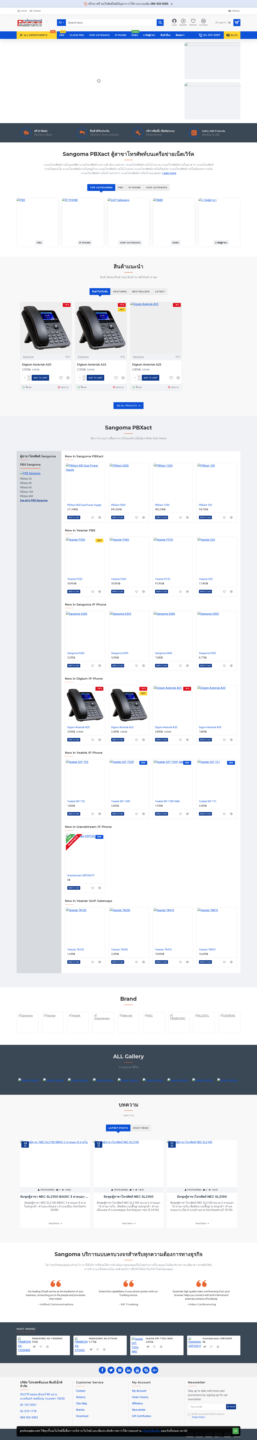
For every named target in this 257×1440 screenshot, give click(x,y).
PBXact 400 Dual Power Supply (84, 505)
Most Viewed (26, 1329)
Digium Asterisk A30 (210, 727)
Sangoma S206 (75, 653)
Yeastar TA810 (207, 949)
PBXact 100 (205, 505)
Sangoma (28, 356)
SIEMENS (229, 1033)
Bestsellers (141, 291)
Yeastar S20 (206, 579)
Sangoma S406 (163, 653)
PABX (175, 242)
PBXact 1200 (162, 505)
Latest (160, 291)
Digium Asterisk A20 (36, 364)
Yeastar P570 (162, 579)
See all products (127, 405)
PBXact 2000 (118, 505)
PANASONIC (179, 1033)
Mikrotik (128, 1033)
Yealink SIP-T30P (120, 801)
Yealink (78, 1033)
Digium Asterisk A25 (146, 364)
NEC (154, 1033)
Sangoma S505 (207, 653)
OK (235, 1431)
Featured (120, 291)
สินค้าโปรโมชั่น (100, 291)
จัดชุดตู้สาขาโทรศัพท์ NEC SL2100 (128, 1197)
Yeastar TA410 (163, 949)
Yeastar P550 (74, 579)
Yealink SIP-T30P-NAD (167, 801)
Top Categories (101, 187)
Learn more (169, 173)
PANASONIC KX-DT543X (103, 1338)
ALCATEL (204, 1033)
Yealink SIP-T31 (207, 801)
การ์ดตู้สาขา (221, 242)
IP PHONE (134, 187)
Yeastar (53, 1033)
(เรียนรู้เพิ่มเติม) (151, 1430)
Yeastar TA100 (75, 949)
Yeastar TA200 (119, 949)
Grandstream (103, 1033)
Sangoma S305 (119, 653)
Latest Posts (118, 1127)
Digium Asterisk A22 (91, 364)
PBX (120, 187)
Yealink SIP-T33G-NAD (159, 1338)
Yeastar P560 (118, 579)
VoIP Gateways (156, 187)
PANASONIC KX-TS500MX (47, 1338)
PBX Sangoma (30, 464)
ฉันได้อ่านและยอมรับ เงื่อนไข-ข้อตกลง (207, 1415)
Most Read (140, 1127)
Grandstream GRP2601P (80, 875)
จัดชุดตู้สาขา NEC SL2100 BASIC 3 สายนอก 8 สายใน (55, 1197)
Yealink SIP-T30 (76, 801)
